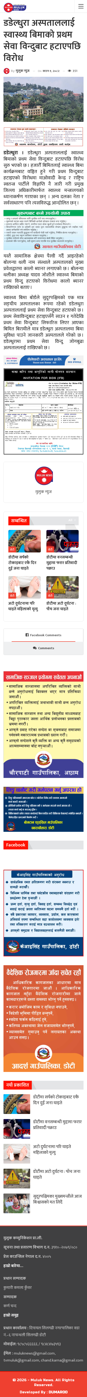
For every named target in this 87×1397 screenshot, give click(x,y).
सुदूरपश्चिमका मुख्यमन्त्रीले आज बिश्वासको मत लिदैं (57, 1199)
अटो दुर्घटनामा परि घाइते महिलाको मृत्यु (52, 1149)
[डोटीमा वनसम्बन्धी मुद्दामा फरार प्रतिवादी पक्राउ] (62, 541)
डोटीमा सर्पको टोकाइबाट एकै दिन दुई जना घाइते (56, 1100)
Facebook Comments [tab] (45, 635)
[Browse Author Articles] (43, 476)
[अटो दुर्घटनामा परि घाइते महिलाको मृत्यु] (24, 587)
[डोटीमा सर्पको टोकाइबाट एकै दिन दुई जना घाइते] (24, 541)
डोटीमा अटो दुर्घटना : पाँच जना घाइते (56, 1174)
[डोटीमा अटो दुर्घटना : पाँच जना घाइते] (62, 587)
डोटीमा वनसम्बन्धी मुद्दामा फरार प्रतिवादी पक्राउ (57, 1124)
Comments (46, 648)
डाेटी (12, 549)
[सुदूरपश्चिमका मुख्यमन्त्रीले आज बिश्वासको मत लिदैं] (16, 1203)
